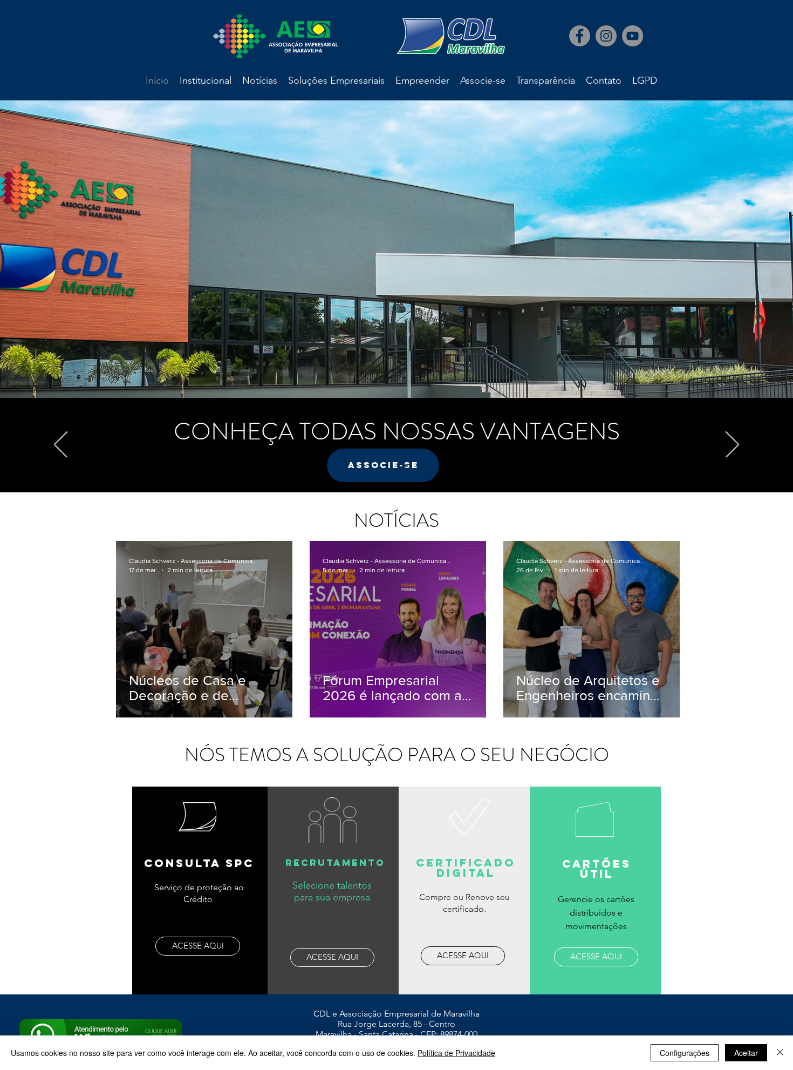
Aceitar (746, 1052)
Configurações (684, 1052)
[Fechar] (780, 1052)
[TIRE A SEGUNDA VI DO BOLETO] (406, 465)
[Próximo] (732, 445)
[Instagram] (606, 35)
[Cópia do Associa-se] (396, 465)
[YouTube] (632, 35)
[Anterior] (60, 445)
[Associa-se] (386, 465)
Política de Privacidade (456, 1052)
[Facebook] (579, 35)
